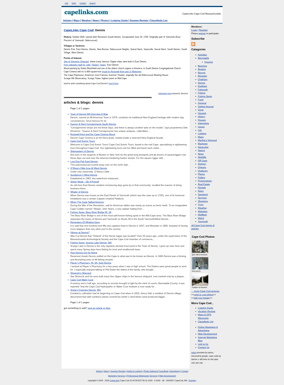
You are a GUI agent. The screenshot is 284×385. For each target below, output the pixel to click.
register (202, 33)
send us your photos (203, 294)
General (202, 103)
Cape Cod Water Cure (81, 280)
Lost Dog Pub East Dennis (84, 161)
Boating (202, 69)
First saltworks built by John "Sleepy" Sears (85, 65)
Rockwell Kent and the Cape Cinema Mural (92, 134)
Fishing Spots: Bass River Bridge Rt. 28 (90, 212)
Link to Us (203, 344)
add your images (202, 298)
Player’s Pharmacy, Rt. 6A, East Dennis (90, 263)
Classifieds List (158, 20)
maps (193, 352)
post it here (113, 83)
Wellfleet (202, 215)
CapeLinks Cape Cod (78, 30)
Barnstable (203, 58)
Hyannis (208, 62)
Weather (86, 20)
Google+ (192, 380)
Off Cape (202, 160)
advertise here (165, 93)
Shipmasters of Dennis (82, 151)
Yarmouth (203, 221)
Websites (202, 211)
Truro (200, 204)
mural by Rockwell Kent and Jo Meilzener (121, 71)
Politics (201, 177)
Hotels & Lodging (134, 371)
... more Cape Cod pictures (205, 291)
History (201, 116)
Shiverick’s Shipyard (80, 273)
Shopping (203, 201)
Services (202, 198)
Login (194, 30)
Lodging (202, 133)
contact (83, 3)
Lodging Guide (119, 20)
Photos (105, 20)
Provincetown (205, 181)
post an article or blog (99, 308)
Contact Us (203, 347)
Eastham (202, 86)
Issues (201, 127)
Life (200, 130)
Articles (67, 20)
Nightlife (202, 157)
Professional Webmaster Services (142, 376)
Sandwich (203, 194)
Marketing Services (116, 376)
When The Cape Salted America (87, 202)
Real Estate (204, 184)
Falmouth (203, 89)
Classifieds (163, 371)
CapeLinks (114, 380)
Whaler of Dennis (79, 192)
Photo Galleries (151, 371)
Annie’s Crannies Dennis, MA (85, 290)
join (66, 3)
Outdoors (203, 171)
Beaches (202, 66)
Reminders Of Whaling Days (85, 222)
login (74, 3)
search (92, 3)
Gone (201, 110)
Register (203, 30)
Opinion (202, 164)
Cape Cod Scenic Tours (82, 141)
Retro (201, 191)
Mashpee (203, 144)
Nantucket (203, 147)
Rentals (202, 187)
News (96, 20)
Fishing (201, 93)
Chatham (202, 79)
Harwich (202, 113)
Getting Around (205, 106)
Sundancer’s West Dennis (83, 175)
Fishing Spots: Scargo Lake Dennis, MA (91, 242)
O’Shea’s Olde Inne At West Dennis (88, 168)
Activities (202, 55)
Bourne (201, 73)
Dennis (201, 83)
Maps (77, 20)
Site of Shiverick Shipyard (76, 61)
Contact (184, 371)
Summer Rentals (139, 20)
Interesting (203, 123)
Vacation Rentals (206, 311)
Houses (202, 120)
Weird (201, 218)
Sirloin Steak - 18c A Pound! (84, 181)
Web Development (207, 334)
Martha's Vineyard (207, 140)
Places (201, 174)
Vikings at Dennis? (80, 232)
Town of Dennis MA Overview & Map (89, 114)
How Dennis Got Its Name (83, 253)
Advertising (175, 371)
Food (200, 99)
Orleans (202, 167)
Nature (201, 150)
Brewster (202, 76)
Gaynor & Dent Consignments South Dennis (93, 124)
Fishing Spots (205, 96)
